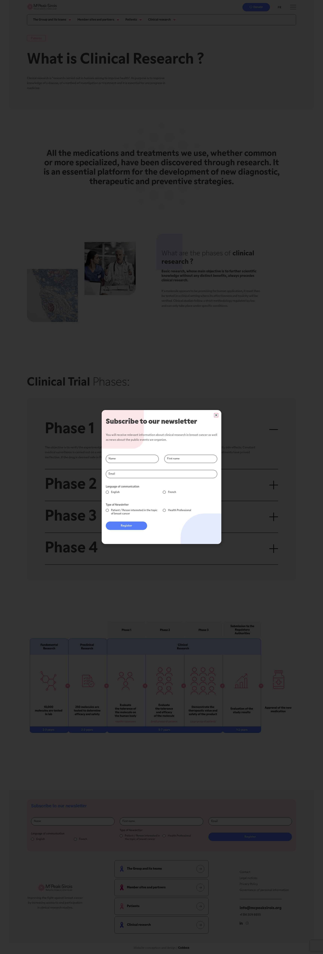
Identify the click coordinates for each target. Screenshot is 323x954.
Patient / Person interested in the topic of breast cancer (134, 512)
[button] (216, 415)
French (172, 492)
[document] (161, 477)
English (115, 492)
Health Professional (179, 510)
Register (126, 525)
